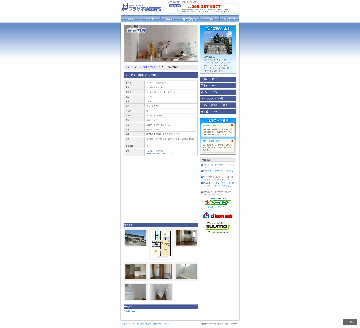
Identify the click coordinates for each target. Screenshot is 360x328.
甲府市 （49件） (210, 79)
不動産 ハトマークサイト (218, 207)
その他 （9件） (209, 111)
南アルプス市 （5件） (213, 98)
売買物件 (150, 19)
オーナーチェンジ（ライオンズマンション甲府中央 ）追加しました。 (218, 185)
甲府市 (153, 67)
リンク (166, 324)
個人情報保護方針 (144, 324)
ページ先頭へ (350, 322)
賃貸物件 (170, 19)
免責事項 (157, 324)
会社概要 (209, 19)
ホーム (131, 19)
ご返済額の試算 (218, 130)
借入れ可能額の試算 (218, 146)
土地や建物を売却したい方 (190, 19)
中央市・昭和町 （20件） (215, 105)
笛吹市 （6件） (209, 92)
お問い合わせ (229, 19)
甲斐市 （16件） (210, 85)
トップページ (131, 67)
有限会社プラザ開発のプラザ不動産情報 (142, 7)
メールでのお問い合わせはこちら (160, 153)
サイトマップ (129, 324)
